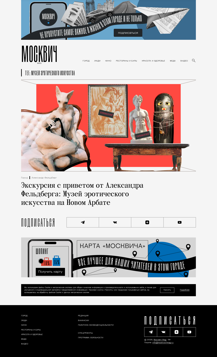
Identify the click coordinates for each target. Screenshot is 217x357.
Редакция (83, 316)
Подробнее (185, 290)
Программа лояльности (90, 338)
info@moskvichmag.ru (162, 343)
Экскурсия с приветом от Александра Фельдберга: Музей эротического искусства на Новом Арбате (82, 194)
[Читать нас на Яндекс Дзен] (147, 222)
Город (24, 178)
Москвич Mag (160, 340)
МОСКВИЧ (39, 53)
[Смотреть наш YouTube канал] (180, 222)
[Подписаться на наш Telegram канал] (83, 222)
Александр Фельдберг (44, 178)
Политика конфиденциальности (96, 325)
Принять (167, 290)
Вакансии (83, 321)
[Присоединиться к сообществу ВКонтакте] (115, 222)
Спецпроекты (85, 333)
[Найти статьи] (194, 61)
